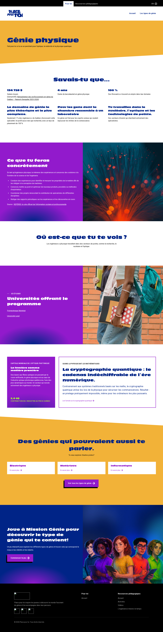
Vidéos (120, 605)
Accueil (132, 13)
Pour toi (68, 4)
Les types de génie (148, 13)
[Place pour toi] (15, 13)
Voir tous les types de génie (79, 483)
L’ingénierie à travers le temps (129, 609)
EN (152, 4)
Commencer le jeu (18, 558)
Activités (121, 602)
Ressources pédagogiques (86, 4)
